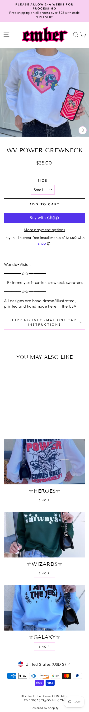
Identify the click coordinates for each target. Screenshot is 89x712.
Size (43, 180)
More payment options (44, 229)
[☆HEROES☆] (44, 461)
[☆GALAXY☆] (44, 608)
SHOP (44, 500)
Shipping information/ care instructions (44, 322)
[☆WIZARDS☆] (44, 534)
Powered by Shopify (44, 708)
